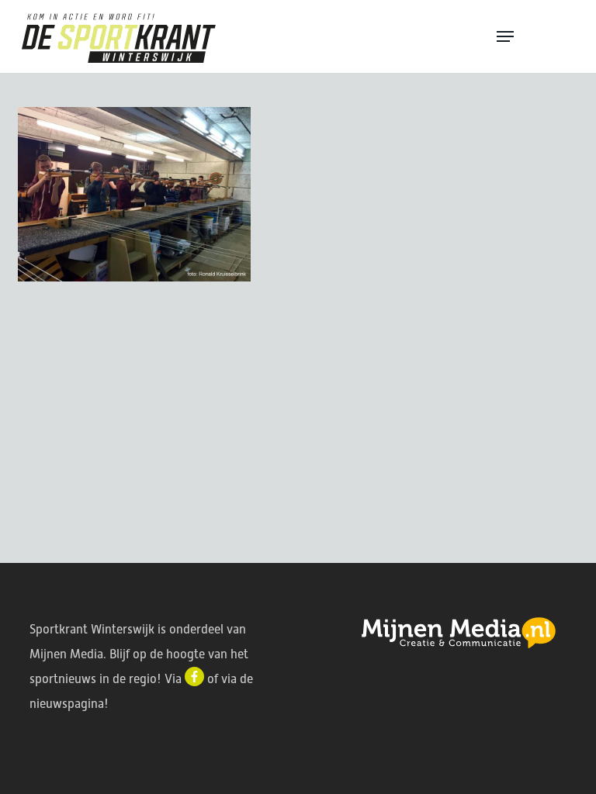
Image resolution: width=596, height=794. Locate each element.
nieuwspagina (66, 703)
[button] (535, 36)
